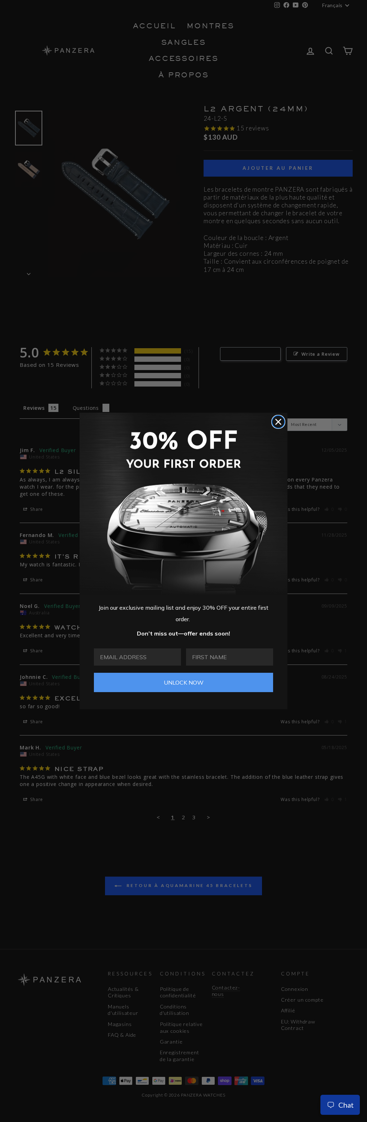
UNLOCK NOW (184, 682)
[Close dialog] (278, 422)
